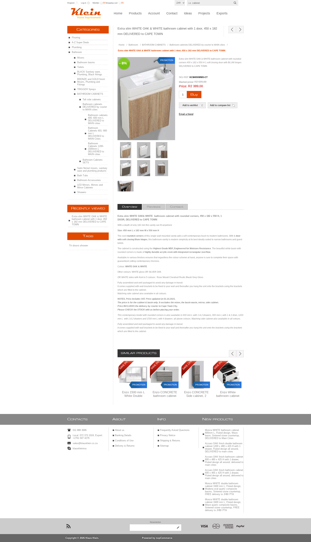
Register (71, 3)
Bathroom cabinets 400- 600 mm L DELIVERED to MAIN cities (98, 119)
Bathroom (77, 52)
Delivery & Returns (125, 445)
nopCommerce (164, 538)
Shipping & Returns (170, 440)
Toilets (80, 67)
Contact (171, 13)
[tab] (130, 207)
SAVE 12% (187, 365)
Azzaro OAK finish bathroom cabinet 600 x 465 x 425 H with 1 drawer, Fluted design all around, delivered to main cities (224, 474)
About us (119, 430)
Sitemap (164, 445)
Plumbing (77, 47)
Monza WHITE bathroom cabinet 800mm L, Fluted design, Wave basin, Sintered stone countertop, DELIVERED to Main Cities (222, 434)
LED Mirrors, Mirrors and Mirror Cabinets (90, 186)
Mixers (80, 57)
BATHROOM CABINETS (90, 94)
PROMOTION (138, 385)
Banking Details (123, 435)
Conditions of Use (124, 440)
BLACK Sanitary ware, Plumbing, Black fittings (89, 73)
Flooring (76, 37)
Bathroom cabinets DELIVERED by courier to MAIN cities (95, 107)
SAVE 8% (218, 365)
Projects (204, 13)
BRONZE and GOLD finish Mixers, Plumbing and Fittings (91, 82)
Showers (81, 192)
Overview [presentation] (129, 207)
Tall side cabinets (92, 99)
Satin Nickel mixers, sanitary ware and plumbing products (92, 169)
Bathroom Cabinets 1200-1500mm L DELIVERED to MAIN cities (96, 149)
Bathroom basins (86, 62)
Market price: (186, 81)
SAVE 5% (123, 365)
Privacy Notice (167, 435)
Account (154, 13)
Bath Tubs (82, 175)
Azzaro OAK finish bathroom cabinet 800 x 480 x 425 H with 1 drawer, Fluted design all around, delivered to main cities (224, 460)
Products (135, 13)
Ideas (188, 13)
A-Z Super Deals (80, 42)
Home (118, 13)
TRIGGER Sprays (86, 89)
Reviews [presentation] (154, 207)
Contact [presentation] (176, 207)
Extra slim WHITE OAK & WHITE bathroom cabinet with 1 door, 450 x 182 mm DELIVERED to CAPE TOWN (89, 220)
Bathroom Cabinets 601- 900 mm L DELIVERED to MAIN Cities (97, 133)
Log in (83, 3)
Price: (183, 86)
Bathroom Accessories (89, 180)
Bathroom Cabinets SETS (93, 161)
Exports (222, 13)
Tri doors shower (78, 245)
